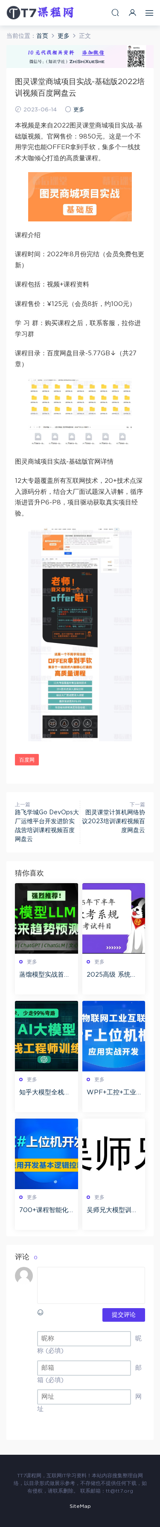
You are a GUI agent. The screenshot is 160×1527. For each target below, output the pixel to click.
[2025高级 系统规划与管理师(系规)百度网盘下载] (113, 918)
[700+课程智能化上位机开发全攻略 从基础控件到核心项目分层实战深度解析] (46, 1154)
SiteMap (80, 1506)
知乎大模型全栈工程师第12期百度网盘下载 (44, 1093)
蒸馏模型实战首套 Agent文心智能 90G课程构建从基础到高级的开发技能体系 (46, 975)
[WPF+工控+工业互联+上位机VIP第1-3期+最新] (113, 1036)
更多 (78, 110)
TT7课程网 (40, 12)
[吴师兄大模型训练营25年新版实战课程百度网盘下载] (113, 1154)
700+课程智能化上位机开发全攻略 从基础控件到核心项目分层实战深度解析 (44, 1211)
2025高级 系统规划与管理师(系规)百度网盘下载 (112, 975)
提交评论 (124, 1315)
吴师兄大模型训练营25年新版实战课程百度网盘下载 (113, 1211)
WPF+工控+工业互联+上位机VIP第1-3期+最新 (113, 1093)
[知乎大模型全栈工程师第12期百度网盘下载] (46, 1036)
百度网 (27, 759)
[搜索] (115, 12)
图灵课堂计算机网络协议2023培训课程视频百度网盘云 (113, 821)
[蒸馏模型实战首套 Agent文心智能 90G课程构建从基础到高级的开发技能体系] (46, 918)
